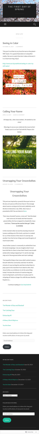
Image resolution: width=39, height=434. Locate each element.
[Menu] (5, 24)
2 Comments (19, 184)
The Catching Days (9, 310)
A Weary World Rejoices (10, 320)
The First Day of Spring (19, 8)
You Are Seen (7, 325)
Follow (7, 347)
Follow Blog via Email (10, 403)
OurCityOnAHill (26, 284)
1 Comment (19, 46)
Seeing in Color (10, 43)
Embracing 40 (7, 315)
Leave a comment (18, 115)
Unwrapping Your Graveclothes (19, 181)
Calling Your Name (12, 112)
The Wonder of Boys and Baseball (13, 305)
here (25, 211)
